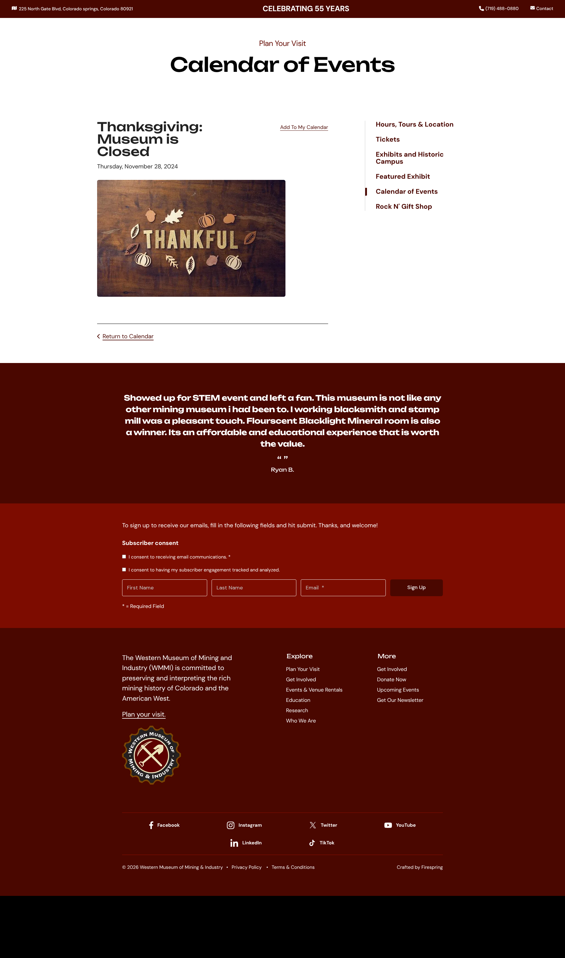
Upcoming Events (398, 689)
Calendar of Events (407, 192)
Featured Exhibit (403, 177)
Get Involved (301, 679)
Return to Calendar (128, 336)
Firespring (432, 867)
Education (298, 700)
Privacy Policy (247, 867)
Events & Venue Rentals (314, 689)
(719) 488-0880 (502, 8)
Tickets (388, 140)
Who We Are (301, 720)
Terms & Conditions (293, 867)
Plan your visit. (144, 714)
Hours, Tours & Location (414, 125)
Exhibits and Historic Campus (410, 158)
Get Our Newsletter (400, 700)
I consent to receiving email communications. (178, 557)
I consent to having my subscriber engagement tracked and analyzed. (203, 570)
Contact (544, 8)
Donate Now (391, 679)
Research (297, 710)
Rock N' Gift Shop (404, 207)
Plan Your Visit (303, 669)
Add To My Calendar (304, 127)
